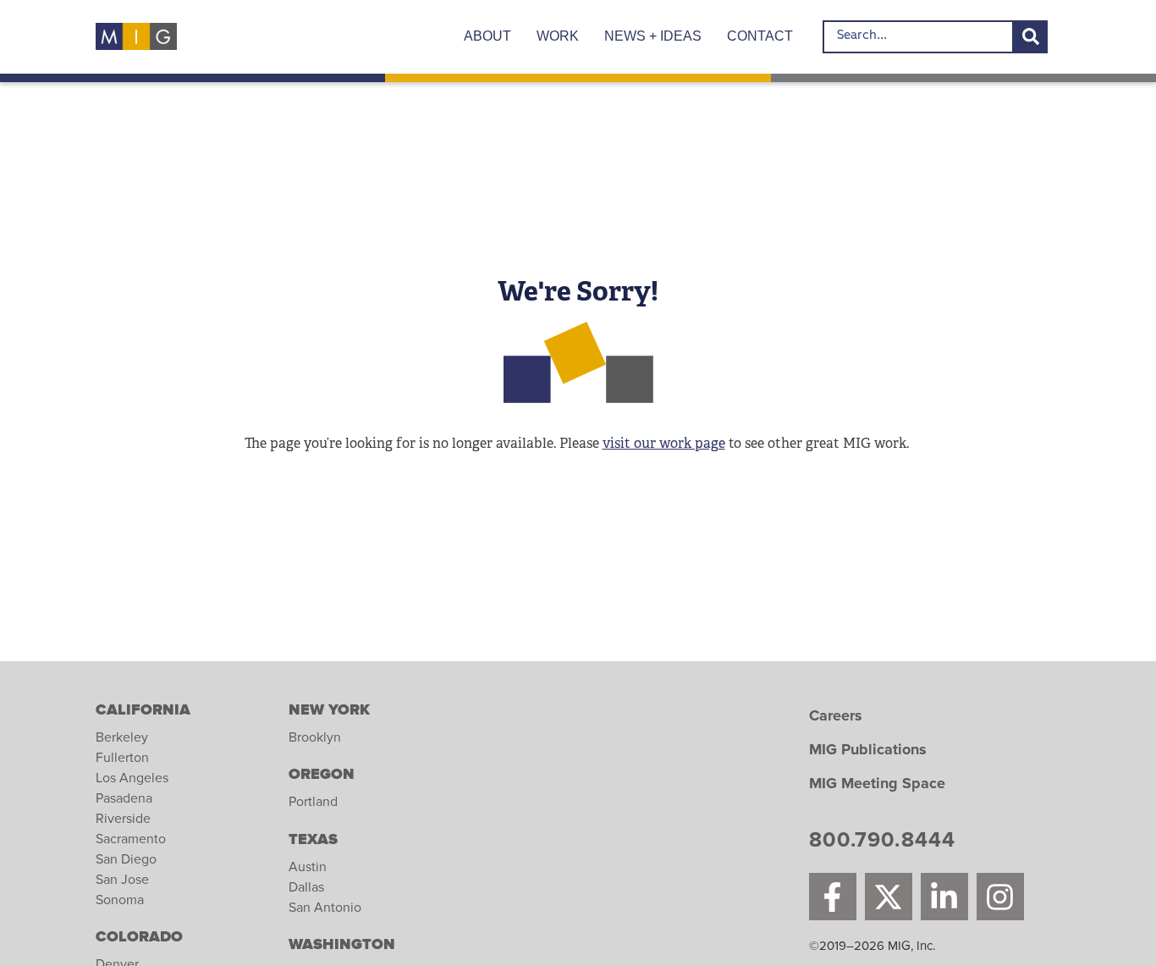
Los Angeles (132, 778)
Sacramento (131, 839)
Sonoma (120, 899)
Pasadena (124, 798)
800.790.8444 (882, 842)
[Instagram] (1000, 896)
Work (558, 36)
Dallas (306, 887)
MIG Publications (868, 750)
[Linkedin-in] (944, 896)
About (487, 36)
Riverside (123, 818)
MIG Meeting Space (877, 784)
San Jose (122, 879)
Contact (760, 36)
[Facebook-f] (832, 896)
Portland (313, 801)
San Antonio (325, 907)
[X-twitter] (888, 896)
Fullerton (122, 757)
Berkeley (122, 737)
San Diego (126, 859)
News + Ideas (653, 36)
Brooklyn (315, 737)
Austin (308, 866)
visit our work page (664, 443)
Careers (835, 716)
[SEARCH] (1031, 36)
